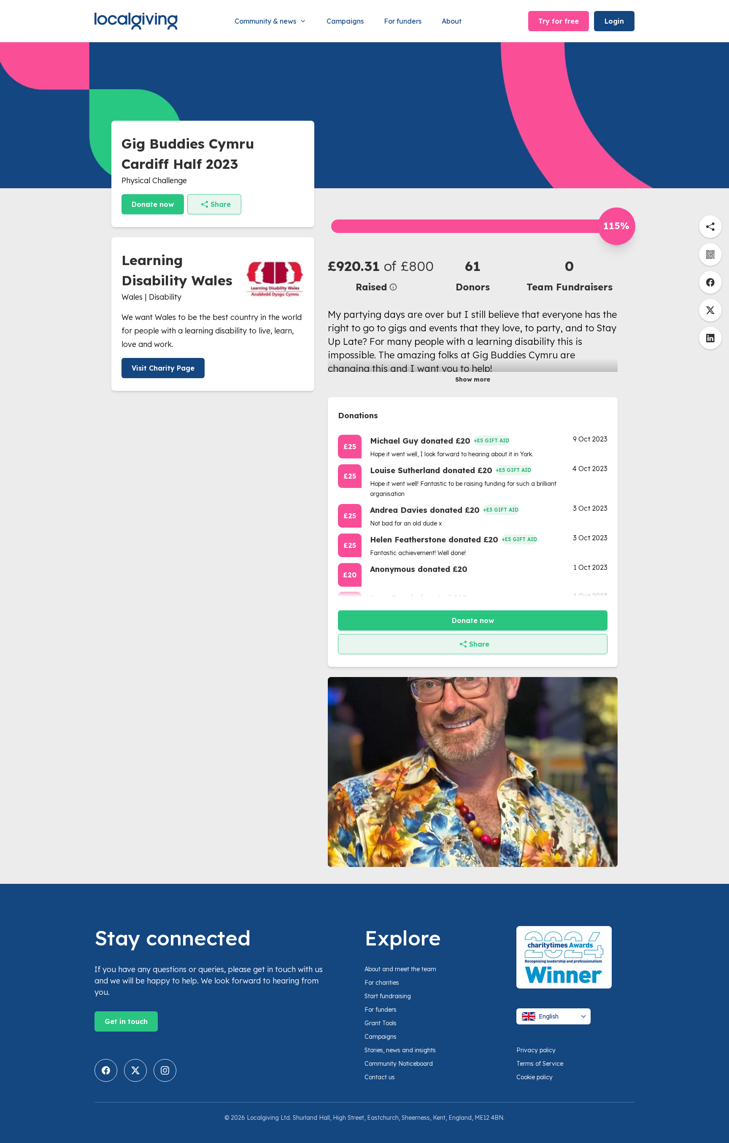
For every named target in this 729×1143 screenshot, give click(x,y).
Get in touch (126, 1021)
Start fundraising (387, 996)
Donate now (153, 204)
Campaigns (345, 21)
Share (221, 204)
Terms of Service (539, 1063)
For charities (381, 982)
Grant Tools (380, 1023)
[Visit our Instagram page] (165, 1070)
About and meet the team (400, 969)
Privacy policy (536, 1050)
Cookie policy (534, 1077)
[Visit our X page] (135, 1070)
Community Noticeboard (398, 1063)
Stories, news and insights (400, 1050)
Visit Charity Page (163, 368)
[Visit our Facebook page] (105, 1070)
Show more (472, 379)
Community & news (265, 21)
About (452, 21)
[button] (376, 275)
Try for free (558, 21)
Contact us (379, 1077)
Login (614, 21)
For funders (402, 21)
